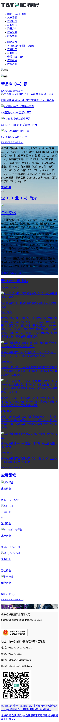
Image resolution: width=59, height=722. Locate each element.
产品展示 (12, 21)
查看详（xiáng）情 (11, 273)
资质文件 (12, 28)
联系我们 (12, 36)
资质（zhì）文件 (16, 56)
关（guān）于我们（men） (21, 45)
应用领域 (12, 32)
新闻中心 (12, 25)
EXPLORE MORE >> (12, 90)
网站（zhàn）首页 (16, 14)
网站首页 (12, 42)
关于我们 (12, 17)
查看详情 (6, 187)
